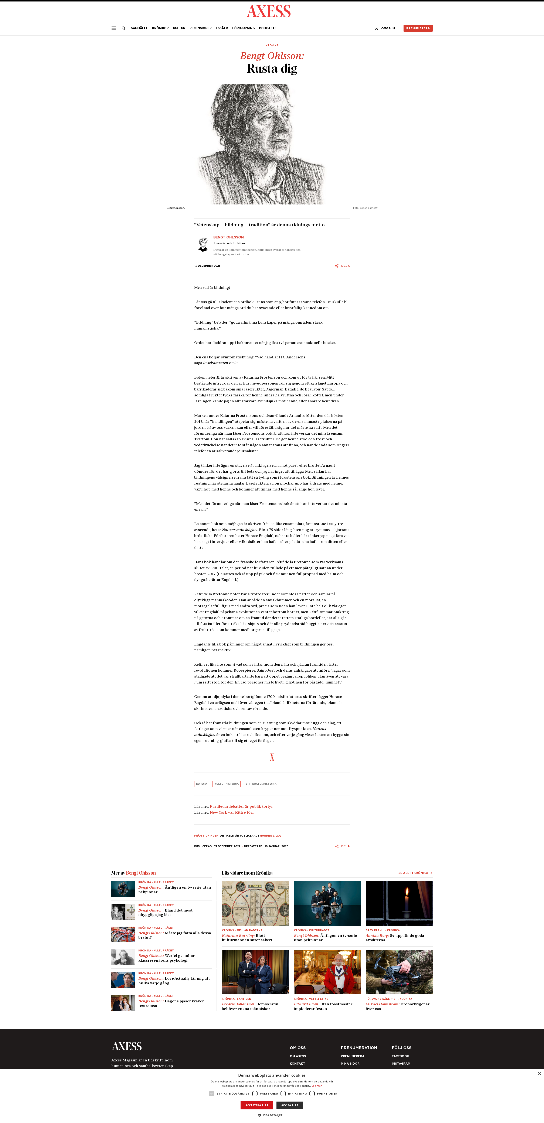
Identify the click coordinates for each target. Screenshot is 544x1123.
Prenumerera (282, 586)
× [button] (539, 1073)
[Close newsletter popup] (363, 526)
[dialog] (272, 1096)
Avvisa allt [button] (289, 1105)
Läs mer (317, 1086)
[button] (272, 1115)
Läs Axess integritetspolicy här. (306, 575)
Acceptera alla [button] (256, 1105)
